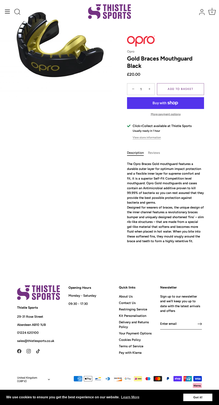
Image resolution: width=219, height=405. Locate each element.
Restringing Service (133, 309)
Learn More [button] (130, 397)
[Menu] (7, 11)
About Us (126, 296)
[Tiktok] (38, 351)
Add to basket (180, 89)
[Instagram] (29, 351)
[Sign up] (200, 324)
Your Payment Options (135, 333)
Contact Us (127, 303)
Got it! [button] (198, 397)
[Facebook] (19, 351)
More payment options (166, 114)
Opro (131, 51)
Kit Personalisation (132, 316)
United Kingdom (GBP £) (27, 379)
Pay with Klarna (130, 353)
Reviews (154, 153)
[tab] (137, 152)
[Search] (17, 12)
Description (135, 153)
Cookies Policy (130, 340)
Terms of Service (131, 346)
